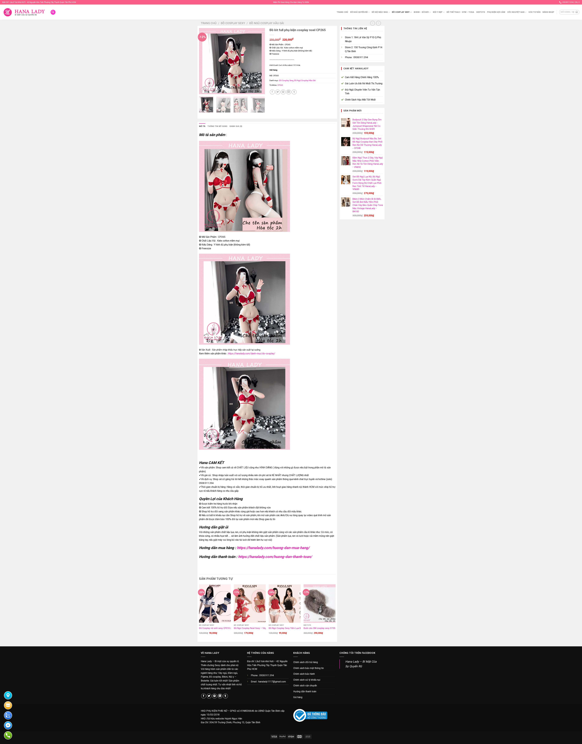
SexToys (480, 12)
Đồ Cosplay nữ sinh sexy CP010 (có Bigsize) (220, 628)
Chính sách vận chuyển (305, 685)
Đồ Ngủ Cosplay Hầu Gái (266, 23)
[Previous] (204, 61)
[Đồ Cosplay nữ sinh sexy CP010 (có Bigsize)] (215, 603)
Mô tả (202, 126)
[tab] (202, 126)
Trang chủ (342, 12)
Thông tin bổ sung (217, 126)
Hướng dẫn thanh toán (304, 691)
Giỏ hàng (297, 697)
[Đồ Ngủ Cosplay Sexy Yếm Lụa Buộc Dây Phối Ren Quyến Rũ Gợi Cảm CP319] (285, 603)
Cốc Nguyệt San (515, 12)
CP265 (280, 85)
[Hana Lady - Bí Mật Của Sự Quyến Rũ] (24, 12)
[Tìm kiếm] (53, 12)
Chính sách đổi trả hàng (305, 662)
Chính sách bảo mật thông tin (308, 668)
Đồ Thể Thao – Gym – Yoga (460, 12)
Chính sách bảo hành (304, 673)
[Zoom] (203, 90)
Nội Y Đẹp (437, 12)
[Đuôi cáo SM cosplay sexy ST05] (320, 603)
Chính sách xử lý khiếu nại (306, 679)
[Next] (260, 61)
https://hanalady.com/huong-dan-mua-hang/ (273, 548)
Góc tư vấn (534, 12)
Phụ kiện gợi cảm (496, 12)
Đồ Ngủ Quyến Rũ (359, 12)
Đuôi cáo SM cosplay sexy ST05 (319, 628)
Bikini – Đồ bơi (421, 12)
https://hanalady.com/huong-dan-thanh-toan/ (275, 557)
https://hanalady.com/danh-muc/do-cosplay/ (251, 353)
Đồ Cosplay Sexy (401, 12)
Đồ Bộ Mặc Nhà (380, 12)
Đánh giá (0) (236, 126)
